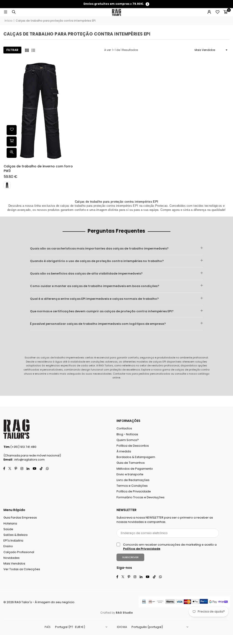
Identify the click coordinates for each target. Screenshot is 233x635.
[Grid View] (27, 50)
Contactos (124, 428)
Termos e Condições (132, 486)
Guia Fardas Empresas (20, 517)
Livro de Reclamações (132, 480)
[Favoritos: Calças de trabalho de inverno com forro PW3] (12, 130)
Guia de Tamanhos (130, 463)
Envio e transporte (129, 474)
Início (8, 21)
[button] (225, 12)
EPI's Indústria (13, 540)
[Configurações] (209, 12)
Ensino (8, 546)
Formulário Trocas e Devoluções (140, 497)
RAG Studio (124, 613)
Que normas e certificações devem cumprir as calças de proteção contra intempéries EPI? (102, 311)
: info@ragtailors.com (28, 459)
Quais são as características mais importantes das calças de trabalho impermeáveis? (99, 248)
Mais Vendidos (14, 563)
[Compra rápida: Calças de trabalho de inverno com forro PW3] (12, 141)
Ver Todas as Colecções (21, 569)
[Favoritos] (217, 12)
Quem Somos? (127, 440)
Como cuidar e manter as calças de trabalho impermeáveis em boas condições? (94, 286)
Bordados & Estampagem (135, 457)
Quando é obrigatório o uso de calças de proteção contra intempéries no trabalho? (97, 261)
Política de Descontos (132, 445)
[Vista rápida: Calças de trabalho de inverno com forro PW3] (12, 153)
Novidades (11, 558)
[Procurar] (14, 12)
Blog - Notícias (127, 434)
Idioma (122, 627)
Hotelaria (10, 523)
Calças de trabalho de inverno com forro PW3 (38, 168)
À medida (123, 451)
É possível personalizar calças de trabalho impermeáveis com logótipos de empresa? (98, 324)
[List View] (33, 50)
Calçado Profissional (18, 552)
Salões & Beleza (15, 535)
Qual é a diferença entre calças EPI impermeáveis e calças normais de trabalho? (94, 299)
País (48, 627)
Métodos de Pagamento (134, 468)
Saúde (8, 529)
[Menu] (5, 12)
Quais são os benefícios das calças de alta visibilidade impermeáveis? (86, 273)
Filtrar (12, 50)
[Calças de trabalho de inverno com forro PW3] (40, 109)
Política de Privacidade (133, 491)
